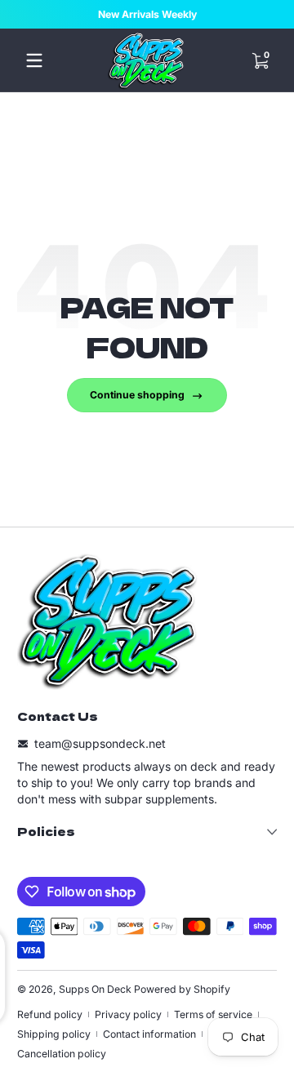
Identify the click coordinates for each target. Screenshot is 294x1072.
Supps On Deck (95, 989)
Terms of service (213, 1014)
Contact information (149, 1034)
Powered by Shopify (182, 989)
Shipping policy (54, 1034)
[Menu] (34, 60)
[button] (260, 60)
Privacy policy (128, 1014)
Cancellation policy (61, 1054)
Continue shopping (137, 395)
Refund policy (49, 1014)
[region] (147, 14)
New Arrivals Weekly (147, 14)
